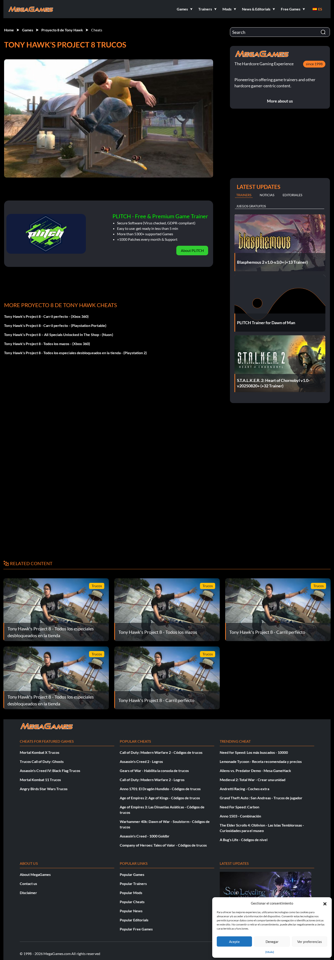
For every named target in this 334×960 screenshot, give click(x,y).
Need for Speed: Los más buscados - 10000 (254, 752)
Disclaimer (28, 892)
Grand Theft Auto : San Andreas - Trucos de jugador (261, 798)
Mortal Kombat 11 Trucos (40, 779)
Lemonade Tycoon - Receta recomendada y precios (261, 761)
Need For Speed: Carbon (239, 807)
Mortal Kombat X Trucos (39, 752)
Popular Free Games (136, 929)
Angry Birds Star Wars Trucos (43, 789)
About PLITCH (192, 250)
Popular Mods (131, 892)
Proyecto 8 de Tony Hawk (62, 30)
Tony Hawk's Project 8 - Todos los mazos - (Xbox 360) (47, 343)
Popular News (131, 911)
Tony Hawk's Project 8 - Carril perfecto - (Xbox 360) (46, 316)
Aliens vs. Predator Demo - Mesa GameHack (255, 770)
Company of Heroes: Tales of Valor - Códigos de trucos (163, 845)
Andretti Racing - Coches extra (244, 789)
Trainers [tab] (243, 195)
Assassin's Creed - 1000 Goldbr (144, 836)
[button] (325, 903)
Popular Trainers (133, 883)
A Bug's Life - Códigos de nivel (243, 839)
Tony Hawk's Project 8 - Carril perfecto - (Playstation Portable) (55, 325)
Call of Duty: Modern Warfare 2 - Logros (152, 779)
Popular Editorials (134, 920)
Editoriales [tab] (292, 195)
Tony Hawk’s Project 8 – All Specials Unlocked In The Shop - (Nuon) (58, 334)
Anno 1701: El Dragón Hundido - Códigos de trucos (160, 789)
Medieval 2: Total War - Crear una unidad (252, 779)
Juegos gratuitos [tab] (251, 206)
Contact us (28, 883)
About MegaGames (35, 874)
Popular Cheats (132, 902)
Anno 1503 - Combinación (240, 816)
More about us (280, 100)
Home (9, 30)
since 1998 (314, 64)
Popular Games (132, 874)
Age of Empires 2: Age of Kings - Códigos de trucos (160, 798)
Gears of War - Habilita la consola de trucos (154, 770)
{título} (269, 952)
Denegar (272, 942)
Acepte (234, 942)
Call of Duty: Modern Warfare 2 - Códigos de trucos (161, 752)
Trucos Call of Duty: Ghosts (42, 761)
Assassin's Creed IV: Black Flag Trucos (50, 770)
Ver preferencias (309, 942)
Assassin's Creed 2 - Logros (141, 761)
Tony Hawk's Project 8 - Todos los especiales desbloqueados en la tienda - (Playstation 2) (75, 353)
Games (27, 30)
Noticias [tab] (267, 195)
